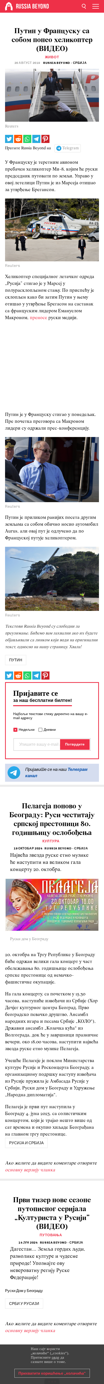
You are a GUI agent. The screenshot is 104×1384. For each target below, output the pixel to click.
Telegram (70, 148)
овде (55, 1357)
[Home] (9, 6)
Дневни (50, 729)
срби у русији (24, 1303)
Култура (51, 841)
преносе (38, 318)
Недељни (27, 729)
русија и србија (26, 1143)
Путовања (51, 1235)
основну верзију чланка (30, 1170)
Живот (52, 57)
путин (15, 660)
